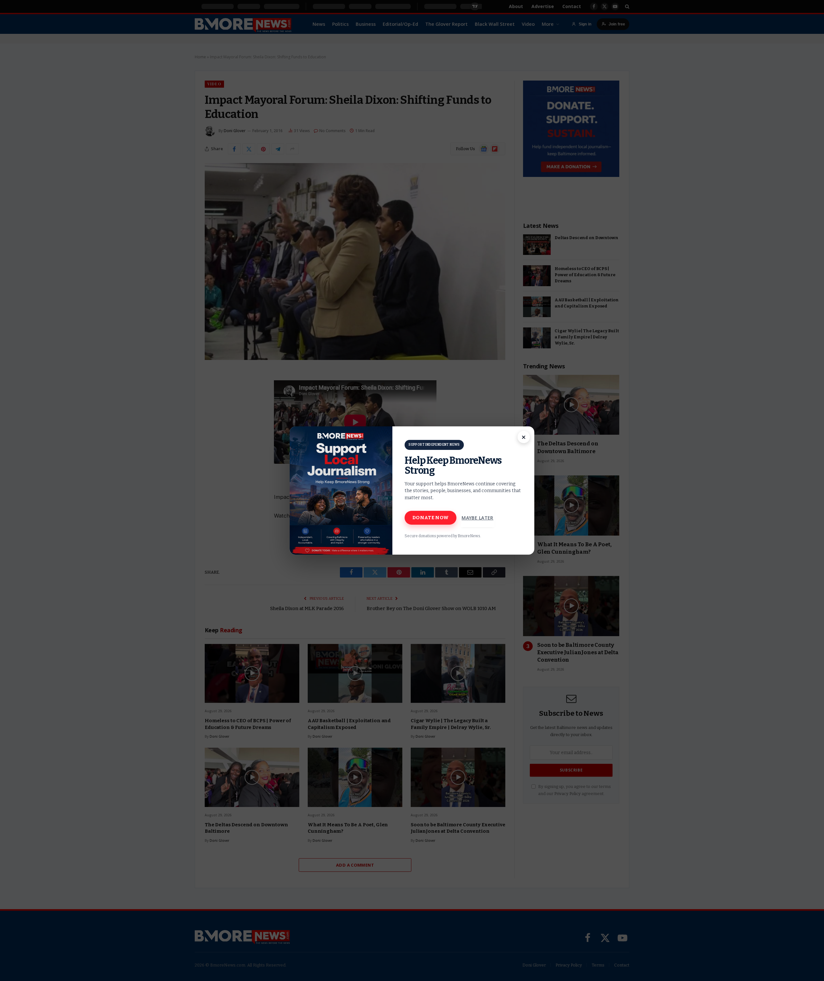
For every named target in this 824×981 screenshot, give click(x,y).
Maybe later (477, 518)
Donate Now (430, 517)
